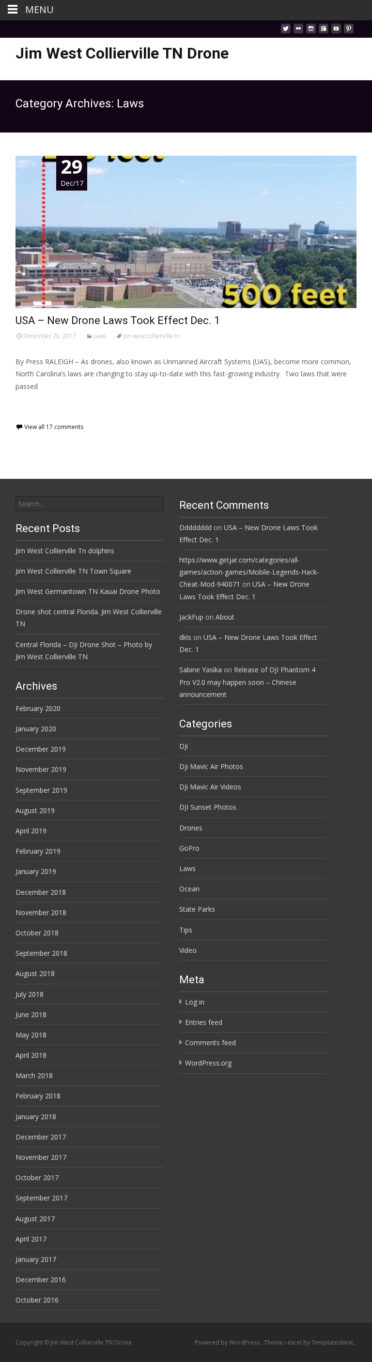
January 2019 (36, 871)
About (225, 617)
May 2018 (31, 1034)
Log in (194, 1002)
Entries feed (203, 1022)
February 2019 (38, 851)
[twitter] (286, 31)
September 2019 (41, 790)
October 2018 (37, 932)
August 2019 (35, 810)
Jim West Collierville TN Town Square (73, 571)
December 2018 (41, 892)
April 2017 (31, 1239)
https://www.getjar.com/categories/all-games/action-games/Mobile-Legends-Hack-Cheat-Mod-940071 (249, 572)
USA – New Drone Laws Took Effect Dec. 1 (118, 320)
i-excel (293, 1342)
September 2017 (41, 1197)
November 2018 (41, 912)
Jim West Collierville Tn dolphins (65, 550)
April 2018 (31, 1055)
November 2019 (41, 769)
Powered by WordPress (228, 1342)
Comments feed (210, 1042)
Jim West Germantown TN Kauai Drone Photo (88, 591)
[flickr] (298, 31)
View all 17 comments (53, 427)
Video (188, 950)
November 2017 (41, 1157)
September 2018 (41, 953)
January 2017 (36, 1259)
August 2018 (35, 973)
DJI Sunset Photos (207, 807)
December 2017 (41, 1136)
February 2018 (38, 1095)
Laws (99, 336)
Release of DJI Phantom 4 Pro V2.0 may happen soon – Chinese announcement (247, 681)
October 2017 (37, 1177)
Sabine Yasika (200, 669)
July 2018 (30, 994)
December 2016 (41, 1279)
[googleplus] (323, 31)
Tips (185, 929)
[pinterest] (349, 31)
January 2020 (36, 728)
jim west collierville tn (152, 336)
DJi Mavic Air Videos (210, 786)
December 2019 (41, 749)
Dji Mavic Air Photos (211, 766)
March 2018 (34, 1075)
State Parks (197, 909)
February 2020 (38, 708)
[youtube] (336, 31)
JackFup (191, 617)
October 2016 (37, 1299)
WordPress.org (208, 1062)
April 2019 (31, 830)
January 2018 (36, 1116)
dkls (185, 637)
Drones (190, 827)
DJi (183, 746)
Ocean (189, 888)
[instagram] (311, 31)
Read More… (37, 404)
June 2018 (31, 1014)
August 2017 (35, 1218)
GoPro (189, 848)
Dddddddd (195, 527)
